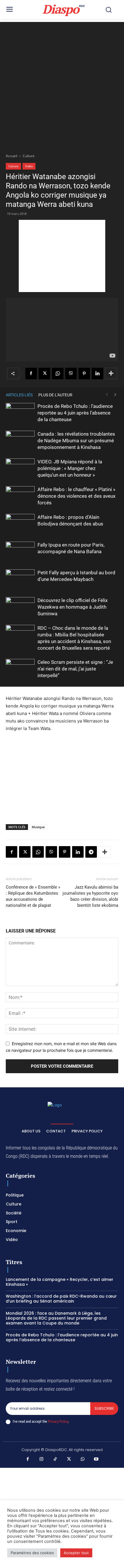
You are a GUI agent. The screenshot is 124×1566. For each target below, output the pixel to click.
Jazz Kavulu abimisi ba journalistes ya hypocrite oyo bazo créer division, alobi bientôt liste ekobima (90, 896)
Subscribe (104, 1408)
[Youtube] (96, 1459)
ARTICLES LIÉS (19, 395)
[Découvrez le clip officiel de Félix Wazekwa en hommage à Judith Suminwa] (20, 607)
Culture (29, 155)
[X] (44, 373)
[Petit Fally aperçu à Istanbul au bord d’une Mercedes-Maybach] (20, 579)
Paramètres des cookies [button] (32, 1552)
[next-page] (115, 394)
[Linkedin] (97, 373)
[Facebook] (31, 373)
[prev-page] (107, 394)
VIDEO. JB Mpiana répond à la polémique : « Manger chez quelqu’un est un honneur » (69, 468)
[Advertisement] (62, 84)
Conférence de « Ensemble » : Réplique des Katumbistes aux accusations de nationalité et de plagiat (33, 896)
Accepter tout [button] (76, 1552)
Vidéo (29, 166)
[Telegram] (91, 852)
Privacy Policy (58, 1421)
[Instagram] (41, 1459)
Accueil (11, 155)
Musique (38, 827)
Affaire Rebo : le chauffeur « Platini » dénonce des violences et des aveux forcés (76, 496)
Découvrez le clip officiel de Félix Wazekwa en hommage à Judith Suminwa (72, 606)
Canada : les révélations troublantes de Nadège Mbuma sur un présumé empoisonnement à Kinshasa (76, 440)
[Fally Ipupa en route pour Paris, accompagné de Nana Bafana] (20, 552)
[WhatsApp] (57, 373)
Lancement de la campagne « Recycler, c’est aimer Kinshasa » (59, 1282)
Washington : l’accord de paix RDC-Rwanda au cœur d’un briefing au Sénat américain (61, 1298)
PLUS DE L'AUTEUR (55, 395)
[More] (111, 373)
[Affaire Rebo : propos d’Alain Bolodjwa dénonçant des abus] (20, 524)
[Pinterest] (84, 373)
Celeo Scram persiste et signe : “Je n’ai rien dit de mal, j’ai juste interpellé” (75, 668)
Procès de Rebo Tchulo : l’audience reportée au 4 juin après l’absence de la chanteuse (75, 412)
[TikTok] (55, 1459)
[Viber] (71, 373)
